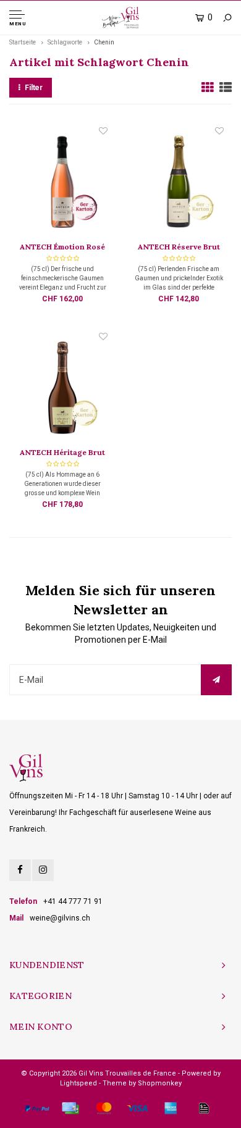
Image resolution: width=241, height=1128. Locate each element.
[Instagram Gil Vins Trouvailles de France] (43, 870)
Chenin (104, 42)
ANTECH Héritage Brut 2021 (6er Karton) (62, 453)
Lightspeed (78, 1083)
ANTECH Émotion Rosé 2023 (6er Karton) (62, 247)
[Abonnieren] (216, 679)
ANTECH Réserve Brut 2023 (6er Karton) (179, 247)
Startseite (22, 42)
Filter (34, 87)
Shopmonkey (160, 1083)
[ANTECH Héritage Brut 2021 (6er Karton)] (62, 388)
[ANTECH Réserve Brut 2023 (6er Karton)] (178, 183)
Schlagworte (65, 42)
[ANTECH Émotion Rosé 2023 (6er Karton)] (62, 183)
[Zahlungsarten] (37, 1108)
